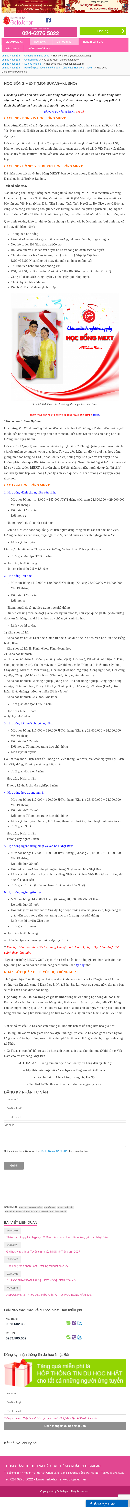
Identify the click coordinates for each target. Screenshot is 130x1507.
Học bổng (40, 41)
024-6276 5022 (40, 33)
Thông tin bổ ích (38, 48)
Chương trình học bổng (36, 55)
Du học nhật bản (33, 63)
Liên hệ (102, 30)
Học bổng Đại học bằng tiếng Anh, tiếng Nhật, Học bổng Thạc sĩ (58, 67)
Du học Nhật (64, 41)
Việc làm (11, 48)
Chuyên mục (31, 59)
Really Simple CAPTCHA (54, 1151)
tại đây (96, 414)
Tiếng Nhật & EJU (93, 41)
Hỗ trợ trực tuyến (103, 1503)
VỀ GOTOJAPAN (15, 41)
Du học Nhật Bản (11, 55)
